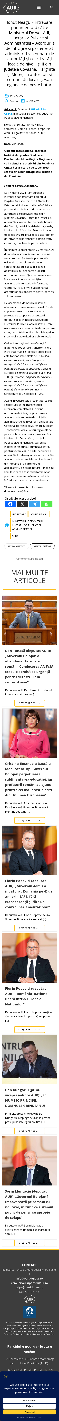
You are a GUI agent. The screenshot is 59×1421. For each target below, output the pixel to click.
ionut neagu (39, 514)
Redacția (14, 100)
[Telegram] (34, 504)
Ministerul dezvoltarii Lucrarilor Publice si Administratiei (28, 525)
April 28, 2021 (32, 100)
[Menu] (39, 7)
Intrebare (19, 514)
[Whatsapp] (46, 504)
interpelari (16, 95)
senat (16, 536)
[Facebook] (10, 504)
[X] (22, 504)
